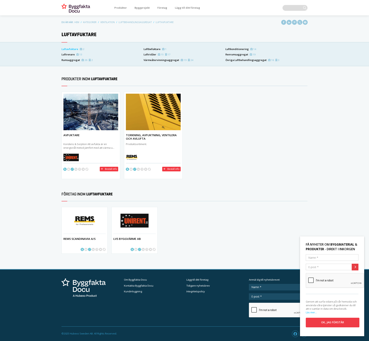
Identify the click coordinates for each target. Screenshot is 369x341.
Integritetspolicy (195, 291)
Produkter (120, 7)
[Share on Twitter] (299, 22)
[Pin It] (294, 22)
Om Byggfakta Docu (135, 279)
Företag (162, 7)
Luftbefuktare (155, 49)
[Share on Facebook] (283, 22)
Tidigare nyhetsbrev (198, 285)
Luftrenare (72, 54)
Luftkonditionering (240, 49)
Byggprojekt (142, 7)
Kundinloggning (133, 291)
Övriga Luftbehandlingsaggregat (252, 60)
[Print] (305, 22)
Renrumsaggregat (240, 54)
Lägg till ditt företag (187, 7)
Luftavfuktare (73, 49)
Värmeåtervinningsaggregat (168, 60)
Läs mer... (311, 312)
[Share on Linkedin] (289, 22)
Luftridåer (157, 54)
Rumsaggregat (77, 60)
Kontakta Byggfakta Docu (138, 285)
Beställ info (111, 169)
